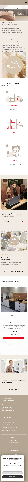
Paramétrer (13, 472)
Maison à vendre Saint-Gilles (7, 408)
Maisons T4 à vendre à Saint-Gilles (9, 429)
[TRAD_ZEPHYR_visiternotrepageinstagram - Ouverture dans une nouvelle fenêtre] (16, 454)
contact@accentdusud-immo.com (14, 442)
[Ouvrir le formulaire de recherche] (22, 2)
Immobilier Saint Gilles (6, 417)
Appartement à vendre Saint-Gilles (8, 410)
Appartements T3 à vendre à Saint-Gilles (10, 427)
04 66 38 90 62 (14, 440)
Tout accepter (13, 476)
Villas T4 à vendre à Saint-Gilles (8, 424)
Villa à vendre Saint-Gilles (7, 407)
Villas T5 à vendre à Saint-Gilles (8, 426)
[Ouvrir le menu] (26, 2)
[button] (7, 350)
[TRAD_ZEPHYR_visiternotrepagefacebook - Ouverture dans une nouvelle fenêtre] (12, 454)
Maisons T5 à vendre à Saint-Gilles (8, 430)
